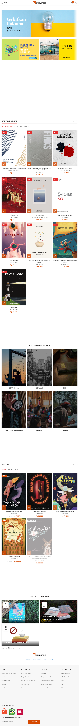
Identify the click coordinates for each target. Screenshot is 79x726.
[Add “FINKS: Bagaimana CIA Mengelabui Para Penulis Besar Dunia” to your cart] (29, 164)
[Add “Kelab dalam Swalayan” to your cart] (29, 507)
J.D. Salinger (65, 217)
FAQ (52, 659)
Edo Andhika (34, 217)
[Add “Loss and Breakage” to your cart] (4, 553)
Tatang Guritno (43, 217)
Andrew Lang (65, 264)
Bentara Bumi (14, 310)
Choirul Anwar (14, 559)
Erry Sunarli (39, 264)
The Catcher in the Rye (65, 215)
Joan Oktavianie (65, 170)
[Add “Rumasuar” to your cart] (4, 303)
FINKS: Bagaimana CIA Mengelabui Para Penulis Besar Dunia (39, 169)
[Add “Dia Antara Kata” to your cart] (29, 211)
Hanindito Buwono (13, 170)
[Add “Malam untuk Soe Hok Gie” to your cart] (4, 507)
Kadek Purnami (14, 263)
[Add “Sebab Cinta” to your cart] (4, 256)
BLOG (45, 659)
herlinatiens (14, 514)
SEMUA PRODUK (37, 659)
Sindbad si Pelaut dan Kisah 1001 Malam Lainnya (65, 261)
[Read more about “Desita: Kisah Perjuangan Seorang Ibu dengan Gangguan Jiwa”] (29, 553)
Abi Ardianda (39, 514)
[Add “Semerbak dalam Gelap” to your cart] (55, 164)
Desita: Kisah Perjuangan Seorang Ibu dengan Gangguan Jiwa (39, 557)
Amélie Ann (65, 514)
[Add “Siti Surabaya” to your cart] (4, 211)
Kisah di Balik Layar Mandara (16, 619)
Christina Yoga (39, 561)
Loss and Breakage (14, 557)
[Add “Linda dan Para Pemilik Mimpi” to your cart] (55, 507)
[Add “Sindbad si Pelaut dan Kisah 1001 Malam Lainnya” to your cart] (55, 256)
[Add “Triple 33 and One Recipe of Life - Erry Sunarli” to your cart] (29, 256)
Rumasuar (14, 307)
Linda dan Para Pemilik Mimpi (65, 511)
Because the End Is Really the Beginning (14, 168)
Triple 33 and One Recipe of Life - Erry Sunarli (39, 261)
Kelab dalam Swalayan (39, 511)
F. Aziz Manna (14, 217)
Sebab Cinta (14, 260)
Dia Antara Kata (39, 215)
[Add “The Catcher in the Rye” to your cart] (55, 211)
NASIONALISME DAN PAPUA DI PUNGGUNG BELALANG (55, 618)
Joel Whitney (39, 172)
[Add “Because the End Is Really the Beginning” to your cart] (4, 164)
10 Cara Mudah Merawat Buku (16, 642)
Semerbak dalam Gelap (65, 168)
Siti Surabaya (14, 215)
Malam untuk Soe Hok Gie (14, 511)
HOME (28, 659)
